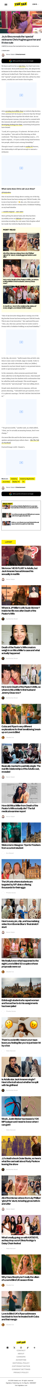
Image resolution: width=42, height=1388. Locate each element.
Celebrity (14, 479)
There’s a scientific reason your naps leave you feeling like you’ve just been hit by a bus (21, 1043)
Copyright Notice (21, 1366)
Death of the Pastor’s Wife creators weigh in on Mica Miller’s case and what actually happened (21, 650)
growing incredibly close (14, 111)
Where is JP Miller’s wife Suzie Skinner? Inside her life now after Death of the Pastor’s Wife (21, 610)
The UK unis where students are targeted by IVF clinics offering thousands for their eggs (17, 884)
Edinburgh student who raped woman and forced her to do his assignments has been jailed (20, 1003)
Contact (21, 1350)
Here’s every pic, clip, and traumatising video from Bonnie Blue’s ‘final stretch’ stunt (20, 924)
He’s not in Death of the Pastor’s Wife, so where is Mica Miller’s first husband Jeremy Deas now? (20, 281)
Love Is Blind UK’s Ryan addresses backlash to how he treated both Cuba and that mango (20, 1316)
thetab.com (17, 1380)
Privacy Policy (21, 1372)
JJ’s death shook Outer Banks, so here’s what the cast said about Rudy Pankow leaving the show (21, 1161)
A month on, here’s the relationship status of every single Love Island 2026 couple (19, 307)
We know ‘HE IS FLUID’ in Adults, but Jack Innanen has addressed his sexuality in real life (19, 571)
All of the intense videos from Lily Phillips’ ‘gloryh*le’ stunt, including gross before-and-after (20, 255)
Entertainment (20, 54)
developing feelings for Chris (12, 125)
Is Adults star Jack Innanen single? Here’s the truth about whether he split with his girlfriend (20, 1082)
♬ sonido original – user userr (12, 212)
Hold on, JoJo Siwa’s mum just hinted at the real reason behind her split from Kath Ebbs (25, 523)
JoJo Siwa (22, 66)
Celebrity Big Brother (27, 479)
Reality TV (16, 482)
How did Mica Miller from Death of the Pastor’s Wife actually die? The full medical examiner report (20, 808)
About (21, 1354)
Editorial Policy (21, 1363)
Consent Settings (21, 1369)
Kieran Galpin (10, 54)
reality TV (29, 146)
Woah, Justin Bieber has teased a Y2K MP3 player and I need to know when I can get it (20, 1122)
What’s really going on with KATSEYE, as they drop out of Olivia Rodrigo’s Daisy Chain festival (20, 1240)
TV (23, 482)
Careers (21, 1357)
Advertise (21, 1360)
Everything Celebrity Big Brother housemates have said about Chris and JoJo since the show (24, 507)
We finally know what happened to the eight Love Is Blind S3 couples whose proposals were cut (20, 963)
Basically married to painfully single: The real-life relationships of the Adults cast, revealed (21, 769)
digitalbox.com (22, 1385)
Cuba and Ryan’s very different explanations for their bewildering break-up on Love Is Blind (21, 729)
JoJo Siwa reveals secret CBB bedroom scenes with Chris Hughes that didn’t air (25, 515)
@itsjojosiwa (6, 192)
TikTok (18, 218)
